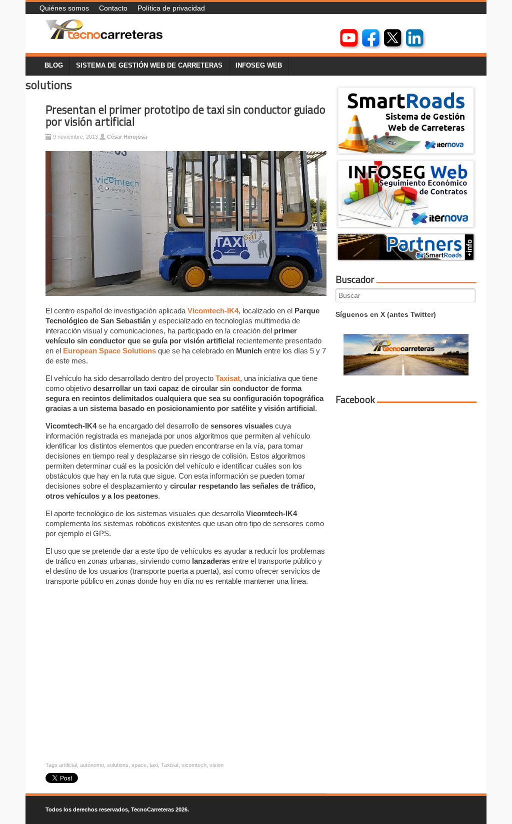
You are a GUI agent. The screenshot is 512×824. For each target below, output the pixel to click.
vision (217, 765)
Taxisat (228, 378)
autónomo (92, 765)
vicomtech (194, 765)
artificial (68, 765)
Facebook (355, 399)
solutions (117, 765)
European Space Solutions (109, 350)
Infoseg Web (259, 65)
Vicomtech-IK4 (213, 310)
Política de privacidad (171, 8)
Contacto (113, 8)
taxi (154, 765)
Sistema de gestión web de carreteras (149, 65)
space (139, 765)
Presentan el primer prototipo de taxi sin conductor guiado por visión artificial (186, 116)
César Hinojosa (127, 137)
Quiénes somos (64, 8)
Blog (53, 65)
